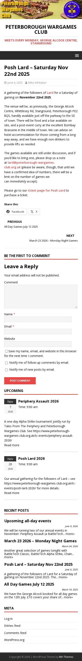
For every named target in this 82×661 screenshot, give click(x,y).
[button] (76, 55)
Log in (8, 619)
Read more (11, 445)
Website (9, 339)
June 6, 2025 (15, 82)
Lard (50, 93)
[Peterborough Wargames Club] (41, 17)
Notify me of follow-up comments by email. (39, 362)
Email (8, 326)
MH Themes (66, 657)
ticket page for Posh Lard (46, 190)
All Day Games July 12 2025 (29, 584)
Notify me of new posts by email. (31, 369)
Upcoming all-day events (27, 520)
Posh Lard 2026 (31, 458)
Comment (11, 282)
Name (8, 314)
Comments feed (15, 633)
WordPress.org (14, 640)
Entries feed (12, 626)
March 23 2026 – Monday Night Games (40, 540)
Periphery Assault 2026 (38, 401)
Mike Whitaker (37, 82)
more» (70, 534)
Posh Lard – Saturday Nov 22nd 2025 (38, 564)
